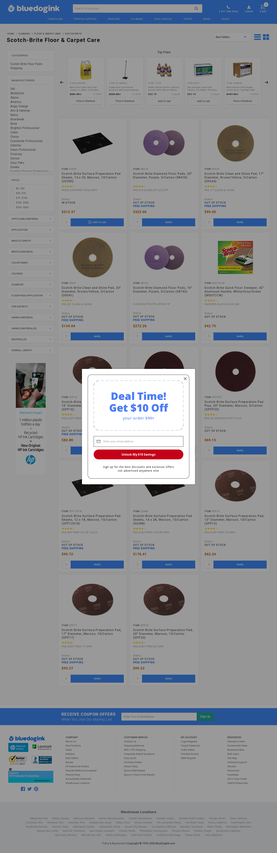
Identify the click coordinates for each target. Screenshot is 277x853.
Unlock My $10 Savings (138, 454)
